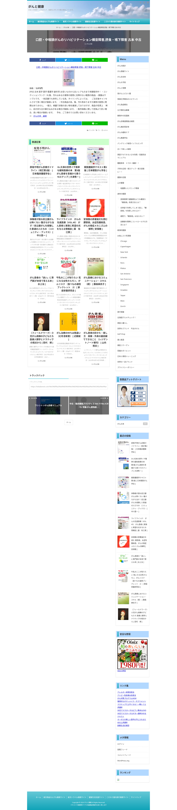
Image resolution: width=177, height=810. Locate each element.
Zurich (123, 306)
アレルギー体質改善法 (125, 692)
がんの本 (89, 44)
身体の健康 (121, 194)
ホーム (31, 21)
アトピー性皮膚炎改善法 (126, 695)
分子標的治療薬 (123, 110)
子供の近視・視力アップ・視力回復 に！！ (130, 170)
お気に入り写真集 (124, 236)
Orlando (123, 257)
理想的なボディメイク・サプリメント (131, 701)
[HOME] (148, 2)
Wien (122, 301)
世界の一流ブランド (125, 362)
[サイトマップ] (144, 2)
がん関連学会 (122, 138)
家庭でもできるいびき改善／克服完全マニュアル (131, 156)
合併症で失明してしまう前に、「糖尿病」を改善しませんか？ (133, 209)
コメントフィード (124, 755)
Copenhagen (125, 246)
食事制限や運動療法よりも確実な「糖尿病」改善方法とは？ (133, 200)
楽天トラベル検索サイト (72, 21)
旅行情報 (120, 312)
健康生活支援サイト (92, 21)
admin (106, 130)
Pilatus (123, 268)
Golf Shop (121, 334)
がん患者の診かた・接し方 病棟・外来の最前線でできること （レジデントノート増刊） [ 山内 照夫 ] (95, 339)
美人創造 (120, 340)
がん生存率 (121, 77)
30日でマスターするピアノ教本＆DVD (131, 710)
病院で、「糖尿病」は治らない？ (132, 216)
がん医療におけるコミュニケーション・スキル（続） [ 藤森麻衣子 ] (95, 281)
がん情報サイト (123, 71)
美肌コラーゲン (123, 345)
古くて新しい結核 (124, 149)
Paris (122, 263)
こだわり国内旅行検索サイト (115, 21)
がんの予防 (121, 82)
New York (124, 252)
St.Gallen (124, 290)
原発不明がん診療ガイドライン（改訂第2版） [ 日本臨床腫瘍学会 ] (42, 170)
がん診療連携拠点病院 (125, 121)
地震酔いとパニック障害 (129, 188)
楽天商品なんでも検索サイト (48, 21)
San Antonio (125, 274)
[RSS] (140, 2)
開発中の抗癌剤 (123, 115)
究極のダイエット (124, 351)
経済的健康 (121, 230)
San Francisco (125, 279)
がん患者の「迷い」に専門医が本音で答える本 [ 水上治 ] (42, 281)
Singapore (124, 284)
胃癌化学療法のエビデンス (127, 99)
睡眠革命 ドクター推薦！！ (128, 163)
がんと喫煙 (121, 88)
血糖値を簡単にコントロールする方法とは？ (133, 223)
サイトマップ (134, 21)
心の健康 (120, 183)
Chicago (123, 241)
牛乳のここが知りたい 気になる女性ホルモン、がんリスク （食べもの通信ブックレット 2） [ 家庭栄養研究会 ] (68, 284)
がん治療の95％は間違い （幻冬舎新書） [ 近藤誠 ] (69, 336)
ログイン (120, 744)
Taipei (122, 295)
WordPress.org (123, 761)
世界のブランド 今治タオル (128, 328)
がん (99, 130)
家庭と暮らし (122, 323)
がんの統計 (121, 66)
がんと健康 (36, 6)
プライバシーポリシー (125, 367)
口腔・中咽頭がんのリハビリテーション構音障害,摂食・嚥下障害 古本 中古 (68, 67)
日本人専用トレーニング (126, 356)
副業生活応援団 (123, 725)
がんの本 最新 (40, 116)
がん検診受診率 (123, 127)
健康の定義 (121, 177)
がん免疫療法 (122, 104)
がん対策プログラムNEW (126, 698)
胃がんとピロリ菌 (124, 93)
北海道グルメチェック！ (126, 317)
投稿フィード (122, 749)
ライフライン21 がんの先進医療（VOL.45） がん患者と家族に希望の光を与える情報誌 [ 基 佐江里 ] (69, 226)
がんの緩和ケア (123, 132)
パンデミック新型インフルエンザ (130, 143)
